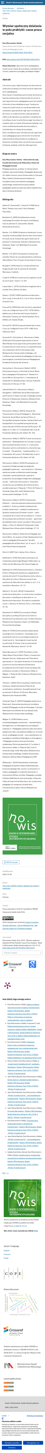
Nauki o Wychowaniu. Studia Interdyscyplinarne (24, 3)
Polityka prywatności (35, 1416)
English (6, 1250)
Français (7, 1254)
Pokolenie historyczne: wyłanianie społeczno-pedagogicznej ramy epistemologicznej (23, 1045)
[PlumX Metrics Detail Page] (7, 985)
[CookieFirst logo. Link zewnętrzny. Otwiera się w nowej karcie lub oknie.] (3, 1418)
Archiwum (20, 8)
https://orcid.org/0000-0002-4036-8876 (17, 53)
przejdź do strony (20, 1226)
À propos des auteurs (16, 1111)
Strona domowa (8, 8)
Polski (6, 1258)
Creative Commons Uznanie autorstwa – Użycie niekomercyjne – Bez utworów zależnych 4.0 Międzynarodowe (20, 925)
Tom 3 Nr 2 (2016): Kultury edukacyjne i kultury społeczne (19, 12)
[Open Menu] (2, 2)
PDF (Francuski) (12, 862)
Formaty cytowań (10, 953)
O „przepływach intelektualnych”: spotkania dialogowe (23, 1064)
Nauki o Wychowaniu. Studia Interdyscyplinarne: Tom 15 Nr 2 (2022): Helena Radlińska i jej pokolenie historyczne (24, 1054)
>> (8, 1173)
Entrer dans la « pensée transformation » (23, 1080)
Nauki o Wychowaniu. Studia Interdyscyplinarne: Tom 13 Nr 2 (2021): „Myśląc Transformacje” (23, 1070)
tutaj (36, 1231)
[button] (5, 1415)
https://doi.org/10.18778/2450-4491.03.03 (23, 59)
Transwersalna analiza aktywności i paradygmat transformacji (23, 1123)
